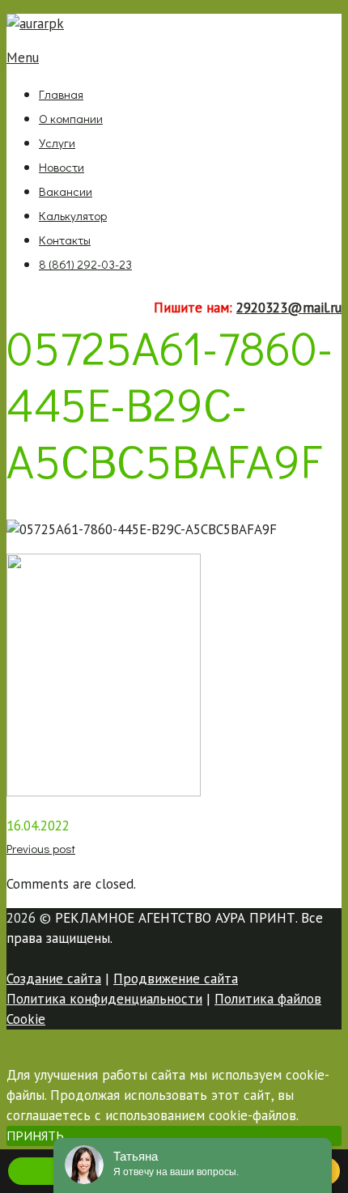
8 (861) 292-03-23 (85, 264)
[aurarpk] (35, 23)
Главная (61, 94)
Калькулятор (73, 215)
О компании (71, 118)
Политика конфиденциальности (104, 999)
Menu (22, 57)
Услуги (57, 142)
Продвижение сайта (175, 978)
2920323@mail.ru (289, 307)
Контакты (65, 239)
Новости (61, 167)
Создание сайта (53, 978)
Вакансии (65, 191)
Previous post (40, 848)
